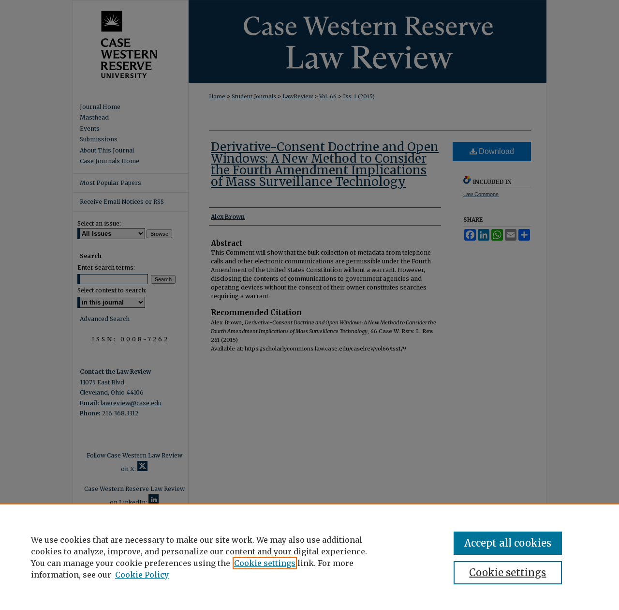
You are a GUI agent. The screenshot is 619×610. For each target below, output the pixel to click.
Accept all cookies (507, 543)
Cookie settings (264, 563)
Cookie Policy (142, 575)
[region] (309, 556)
